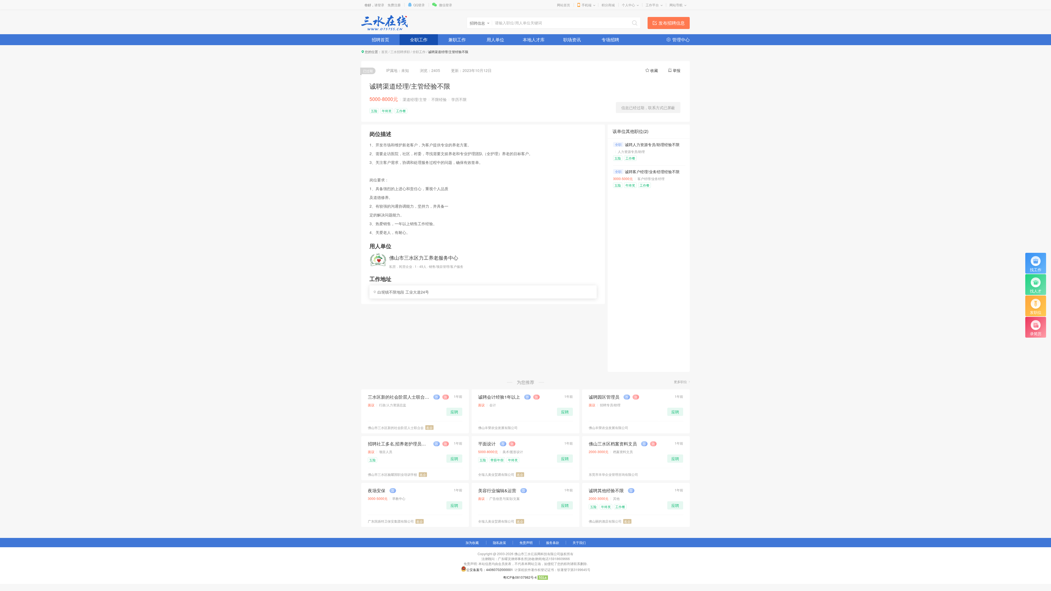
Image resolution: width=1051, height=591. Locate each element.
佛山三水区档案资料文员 (613, 444)
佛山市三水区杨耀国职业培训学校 (392, 474)
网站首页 (563, 4)
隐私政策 (499, 542)
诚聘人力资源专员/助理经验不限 (652, 144)
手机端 (586, 4)
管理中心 (681, 39)
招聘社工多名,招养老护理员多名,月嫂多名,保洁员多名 (398, 444)
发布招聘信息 (672, 23)
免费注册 (394, 4)
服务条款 (552, 542)
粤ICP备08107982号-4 (520, 577)
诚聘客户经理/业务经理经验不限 (652, 171)
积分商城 (608, 4)
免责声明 (526, 542)
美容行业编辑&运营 (497, 491)
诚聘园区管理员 (604, 397)
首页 (384, 51)
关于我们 (579, 542)
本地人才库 (534, 39)
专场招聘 (610, 39)
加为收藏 (472, 542)
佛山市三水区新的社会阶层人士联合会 (396, 427)
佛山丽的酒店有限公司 (605, 521)
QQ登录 (419, 4)
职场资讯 (572, 39)
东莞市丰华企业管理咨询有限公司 (613, 474)
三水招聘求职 (400, 51)
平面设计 (487, 444)
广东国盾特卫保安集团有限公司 (391, 521)
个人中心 (628, 4)
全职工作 (419, 39)
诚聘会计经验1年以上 (499, 397)
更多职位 (680, 381)
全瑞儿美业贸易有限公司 (496, 474)
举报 (676, 70)
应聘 (454, 412)
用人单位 (495, 39)
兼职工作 (457, 39)
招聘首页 (380, 39)
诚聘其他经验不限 (606, 491)
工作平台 (652, 4)
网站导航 (676, 4)
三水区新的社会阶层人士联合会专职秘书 (398, 397)
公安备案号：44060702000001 (489, 569)
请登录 (379, 4)
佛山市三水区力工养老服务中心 (423, 257)
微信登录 (445, 4)
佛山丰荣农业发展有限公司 (498, 427)
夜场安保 (376, 491)
